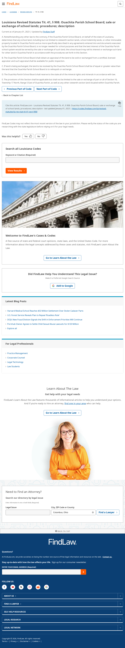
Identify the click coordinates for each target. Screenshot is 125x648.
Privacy (13, 641)
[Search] (120, 4)
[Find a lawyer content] (120, 604)
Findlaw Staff (49, 31)
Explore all (12, 328)
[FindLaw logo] (14, 4)
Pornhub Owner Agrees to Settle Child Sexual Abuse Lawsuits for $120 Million (43, 324)
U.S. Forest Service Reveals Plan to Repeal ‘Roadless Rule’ (33, 315)
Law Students (13, 366)
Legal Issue (11, 507)
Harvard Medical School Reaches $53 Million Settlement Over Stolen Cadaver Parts (45, 310)
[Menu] (3, 3)
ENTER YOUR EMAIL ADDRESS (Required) (19, 567)
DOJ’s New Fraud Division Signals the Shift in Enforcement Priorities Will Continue (44, 319)
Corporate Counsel (16, 357)
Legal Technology (15, 362)
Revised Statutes (26, 12)
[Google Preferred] (46, 587)
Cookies (35, 641)
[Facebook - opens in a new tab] (4, 587)
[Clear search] (93, 512)
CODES (4, 12)
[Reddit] (38, 587)
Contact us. (107, 557)
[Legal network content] (120, 627)
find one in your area (75, 403)
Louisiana (13, 12)
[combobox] (28, 512)
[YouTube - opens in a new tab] (12, 587)
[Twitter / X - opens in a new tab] (21, 587)
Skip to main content (62, 2)
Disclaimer (24, 641)
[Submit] (83, 572)
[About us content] (120, 596)
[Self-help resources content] (120, 611)
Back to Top (64, 531)
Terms (4, 641)
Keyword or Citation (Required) (21, 155)
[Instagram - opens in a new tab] (29, 587)
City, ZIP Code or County (62, 507)
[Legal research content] (120, 619)
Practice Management (17, 353)
